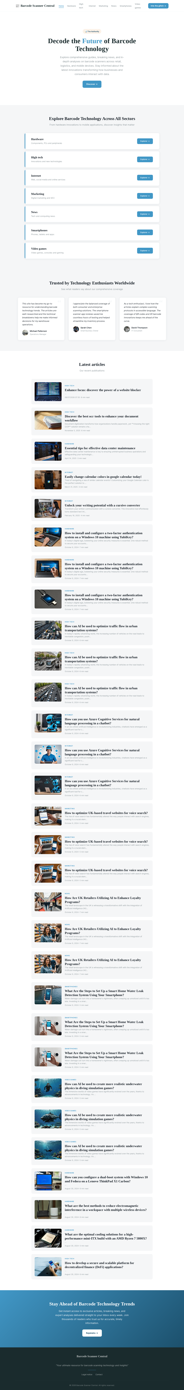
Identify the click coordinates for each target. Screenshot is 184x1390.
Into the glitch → (158, 6)
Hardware (71, 6)
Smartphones (126, 6)
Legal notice (86, 1374)
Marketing (103, 6)
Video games (138, 6)
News (114, 6)
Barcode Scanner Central (34, 5)
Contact (99, 1374)
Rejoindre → (92, 1333)
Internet (92, 6)
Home (61, 6)
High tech (81, 6)
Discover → (92, 84)
